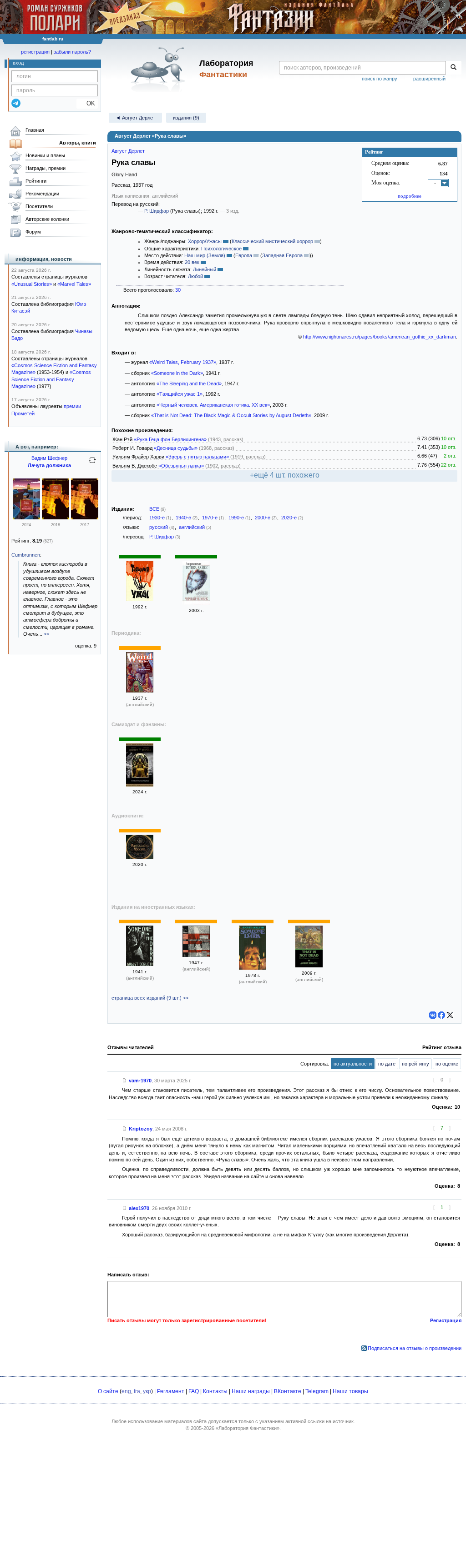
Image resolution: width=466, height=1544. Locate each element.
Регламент (170, 1391)
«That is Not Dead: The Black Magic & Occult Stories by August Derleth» (231, 415)
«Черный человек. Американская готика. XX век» (213, 405)
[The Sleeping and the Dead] (196, 955)
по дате (386, 1063)
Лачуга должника (49, 465)
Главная (34, 130)
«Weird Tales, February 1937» (182, 362)
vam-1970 (140, 1080)
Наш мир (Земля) (204, 255)
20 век (192, 262)
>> (46, 634)
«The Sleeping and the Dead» (189, 383)
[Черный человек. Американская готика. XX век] (196, 603)
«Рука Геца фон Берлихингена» (170, 439)
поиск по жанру (379, 78)
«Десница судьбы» (176, 448)
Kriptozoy (140, 1128)
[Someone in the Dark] (139, 964)
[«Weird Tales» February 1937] (139, 690)
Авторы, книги (77, 142)
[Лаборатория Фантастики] (159, 69)
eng (126, 1391)
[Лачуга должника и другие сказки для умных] (26, 517)
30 (178, 290)
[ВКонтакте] (432, 1015)
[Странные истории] (139, 784)
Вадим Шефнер (49, 458)
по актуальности (353, 1063)
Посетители (39, 206)
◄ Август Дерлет (135, 117)
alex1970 (139, 1208)
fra (137, 1391)
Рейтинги (35, 181)
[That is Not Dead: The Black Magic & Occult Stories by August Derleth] (309, 965)
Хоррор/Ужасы (205, 241)
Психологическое (221, 248)
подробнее (409, 196)
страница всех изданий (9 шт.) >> (149, 998)
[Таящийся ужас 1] (139, 599)
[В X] (450, 1015)
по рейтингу (415, 1063)
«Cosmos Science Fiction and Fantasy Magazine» (51, 379)
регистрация (35, 52)
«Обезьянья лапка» (181, 465)
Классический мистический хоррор (272, 241)
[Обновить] (92, 464)
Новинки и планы (45, 155)
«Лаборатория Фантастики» (247, 1428)
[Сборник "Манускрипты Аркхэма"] (139, 857)
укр (147, 1391)
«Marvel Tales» (74, 284)
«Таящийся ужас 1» (180, 394)
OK (87, 103)
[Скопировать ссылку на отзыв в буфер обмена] (124, 1080)
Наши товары (350, 1391)
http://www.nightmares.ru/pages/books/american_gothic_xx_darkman (379, 336)
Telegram (317, 1391)
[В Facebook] (441, 1015)
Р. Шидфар (156, 211)
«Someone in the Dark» (177, 373)
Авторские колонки (47, 219)
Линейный (204, 269)
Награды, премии (45, 168)
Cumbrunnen (25, 555)
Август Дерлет (128, 151)
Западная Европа (282, 255)
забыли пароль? (72, 52)
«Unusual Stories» (31, 284)
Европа (243, 255)
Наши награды (251, 1391)
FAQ (193, 1391)
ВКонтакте (287, 1391)
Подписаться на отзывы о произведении (414, 1348)
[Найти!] (453, 68)
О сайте (108, 1391)
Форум (33, 231)
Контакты (215, 1391)
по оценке (447, 1063)
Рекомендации (42, 193)
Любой (195, 276)
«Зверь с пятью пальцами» (197, 456)
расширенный (429, 78)
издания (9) (186, 117)
